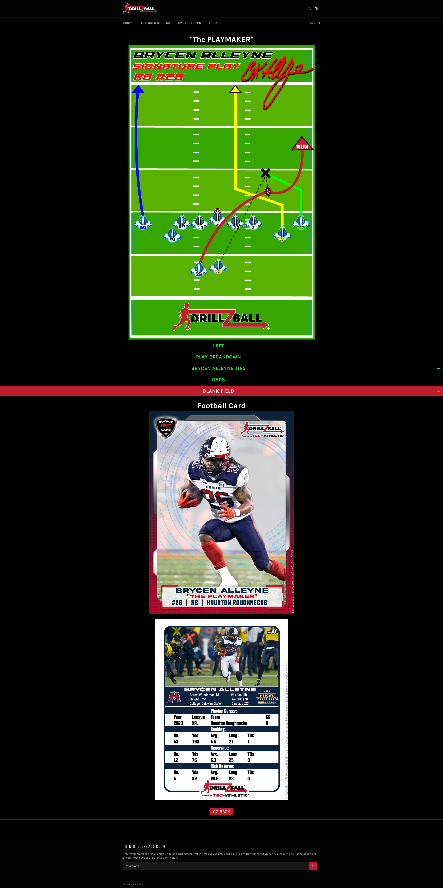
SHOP (127, 23)
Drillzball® (137, 884)
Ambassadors (189, 23)
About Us (216, 23)
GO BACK (221, 811)
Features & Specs (155, 23)
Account (315, 23)
